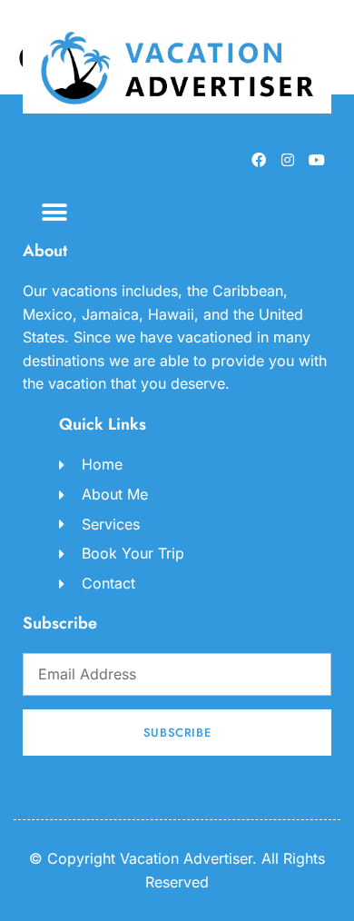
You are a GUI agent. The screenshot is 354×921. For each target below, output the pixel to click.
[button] (54, 213)
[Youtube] (316, 159)
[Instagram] (287, 159)
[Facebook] (258, 159)
